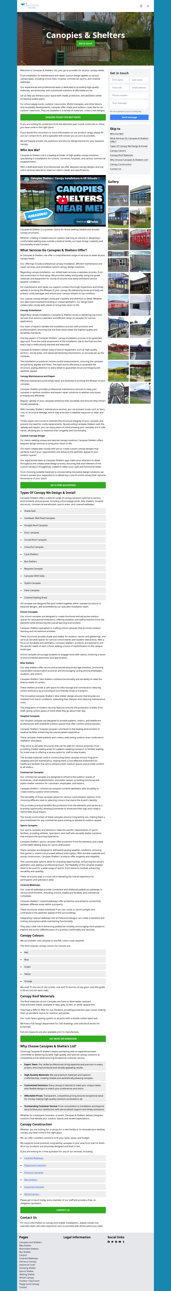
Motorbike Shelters (29, 1248)
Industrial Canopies (34, 1186)
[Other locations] (141, 6)
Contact (23, 1287)
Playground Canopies (35, 1165)
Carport (23, 1255)
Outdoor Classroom (29, 1280)
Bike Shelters (30, 1179)
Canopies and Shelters (30, 1242)
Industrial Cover (27, 1264)
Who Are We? (116, 133)
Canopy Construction (120, 164)
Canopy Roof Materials (121, 155)
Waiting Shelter (27, 1274)
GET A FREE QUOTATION (63, 485)
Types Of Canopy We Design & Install (128, 146)
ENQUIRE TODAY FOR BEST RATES (63, 117)
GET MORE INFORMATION (63, 1038)
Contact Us (115, 168)
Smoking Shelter (27, 1268)
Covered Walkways (33, 1158)
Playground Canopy (29, 1284)
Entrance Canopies (33, 1172)
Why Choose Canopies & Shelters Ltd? (129, 159)
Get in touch (85, 43)
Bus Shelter (25, 1251)
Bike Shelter (25, 1245)
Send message (129, 117)
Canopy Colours (118, 150)
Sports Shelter (26, 1271)
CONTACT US (63, 1210)
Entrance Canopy (27, 1261)
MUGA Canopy (31, 1194)
